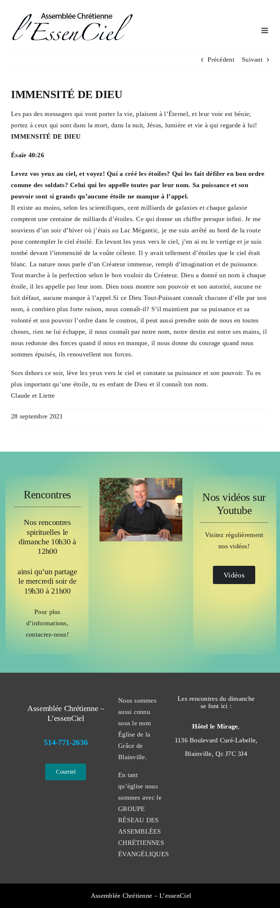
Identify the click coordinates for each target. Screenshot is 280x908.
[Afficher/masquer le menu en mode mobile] (265, 30)
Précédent (220, 59)
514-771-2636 (66, 742)
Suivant (252, 59)
